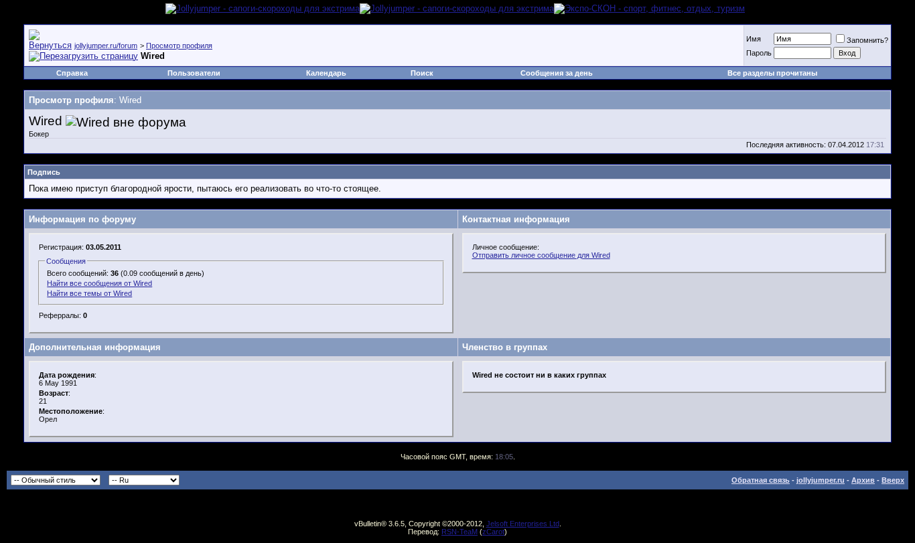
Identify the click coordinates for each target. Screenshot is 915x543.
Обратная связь (760, 480)
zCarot (493, 532)
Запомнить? (867, 40)
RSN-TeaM (459, 532)
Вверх (893, 480)
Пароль (759, 53)
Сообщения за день (556, 73)
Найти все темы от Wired (89, 293)
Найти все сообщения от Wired (99, 283)
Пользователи (193, 73)
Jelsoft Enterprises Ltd (522, 524)
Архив (863, 480)
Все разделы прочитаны (772, 73)
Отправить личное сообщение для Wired (541, 255)
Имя (753, 39)
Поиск (422, 73)
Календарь (326, 73)
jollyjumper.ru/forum (105, 46)
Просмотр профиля (179, 46)
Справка (72, 73)
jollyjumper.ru (820, 480)
